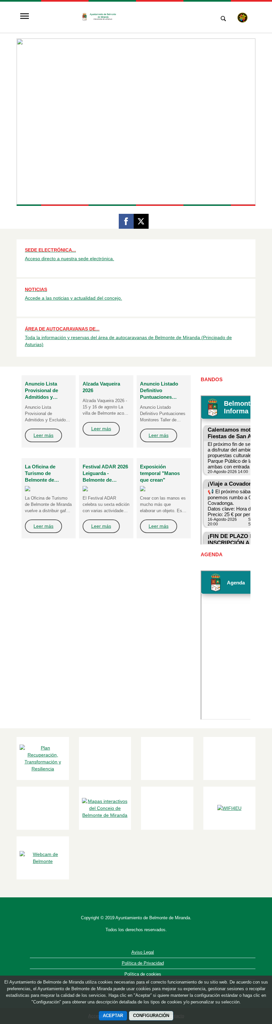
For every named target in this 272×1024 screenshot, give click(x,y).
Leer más (43, 435)
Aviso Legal (142, 952)
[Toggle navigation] (25, 17)
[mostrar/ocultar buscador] (223, 19)
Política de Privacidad (143, 963)
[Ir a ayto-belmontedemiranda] (121, 17)
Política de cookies (142, 974)
